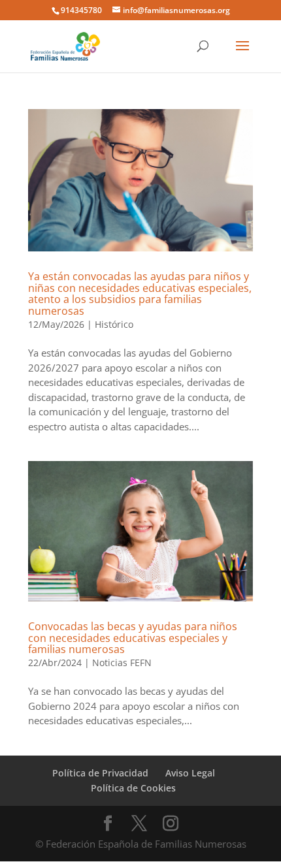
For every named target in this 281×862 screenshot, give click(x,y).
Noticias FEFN (122, 662)
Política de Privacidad (100, 773)
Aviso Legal (190, 773)
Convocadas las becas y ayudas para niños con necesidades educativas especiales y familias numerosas (132, 637)
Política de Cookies (133, 788)
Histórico (114, 324)
